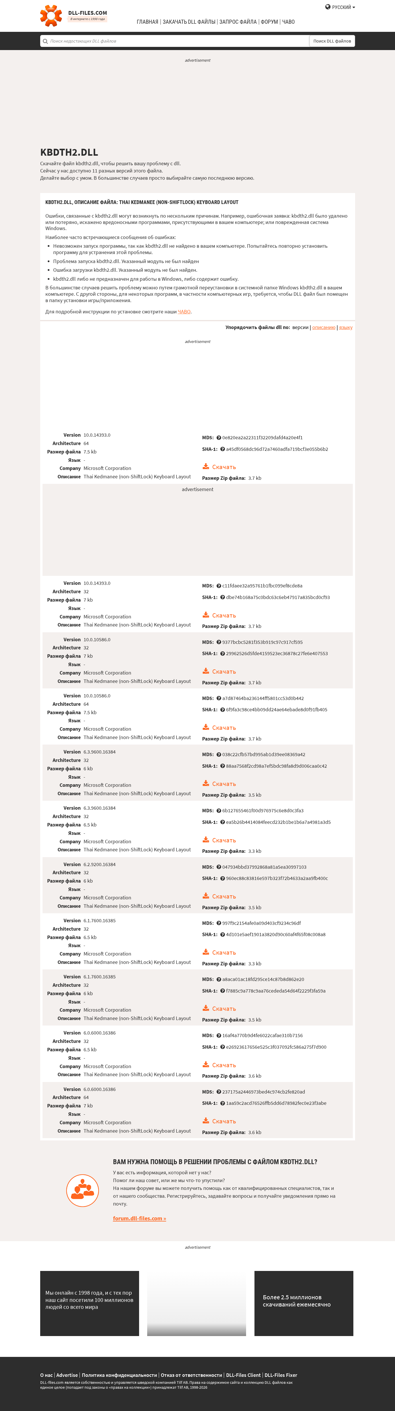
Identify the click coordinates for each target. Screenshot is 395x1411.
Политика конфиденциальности (119, 1375)
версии (300, 327)
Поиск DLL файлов (332, 41)
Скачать (224, 466)
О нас (46, 1375)
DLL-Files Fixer (281, 1375)
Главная (147, 22)
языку (345, 327)
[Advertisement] (197, 104)
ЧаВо (288, 22)
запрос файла (238, 22)
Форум (269, 22)
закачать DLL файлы (189, 22)
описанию (323, 327)
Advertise (67, 1375)
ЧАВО (184, 311)
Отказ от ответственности (191, 1375)
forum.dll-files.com (137, 1218)
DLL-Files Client (243, 1375)
